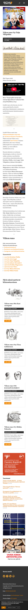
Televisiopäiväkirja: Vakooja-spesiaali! (11, 487)
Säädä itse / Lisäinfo (12, 607)
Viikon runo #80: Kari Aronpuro (12, 305)
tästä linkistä (14, 141)
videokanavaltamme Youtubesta (13, 137)
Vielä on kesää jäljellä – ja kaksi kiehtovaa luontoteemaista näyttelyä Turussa (14, 482)
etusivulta (11, 135)
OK (3, 607)
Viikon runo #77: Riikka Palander (13, 428)
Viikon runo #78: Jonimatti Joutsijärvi (11, 387)
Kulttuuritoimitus (8, 308)
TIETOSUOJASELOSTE (11, 591)
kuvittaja (12, 269)
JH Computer (14, 598)
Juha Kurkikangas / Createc (17, 595)
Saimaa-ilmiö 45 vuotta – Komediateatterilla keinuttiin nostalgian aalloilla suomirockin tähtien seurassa (12, 498)
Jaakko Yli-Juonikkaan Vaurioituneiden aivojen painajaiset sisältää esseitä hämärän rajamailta (13, 505)
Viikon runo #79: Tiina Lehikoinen (12, 346)
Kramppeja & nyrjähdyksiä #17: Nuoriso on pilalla (12, 492)
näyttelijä (13, 265)
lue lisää (8, 320)
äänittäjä (11, 271)
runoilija (12, 257)
